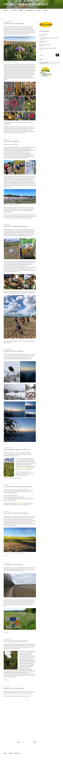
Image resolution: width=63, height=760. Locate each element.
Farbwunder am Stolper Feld (14, 23)
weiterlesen (6, 556)
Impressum (10, 753)
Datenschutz (17, 753)
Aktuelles (13, 10)
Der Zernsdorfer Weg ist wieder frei (17, 449)
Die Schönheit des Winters (13, 351)
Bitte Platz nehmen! (43, 41)
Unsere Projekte (29, 10)
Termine (21, 10)
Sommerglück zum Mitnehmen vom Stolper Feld (48, 37)
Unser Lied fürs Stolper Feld (14, 688)
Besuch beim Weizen (11, 141)
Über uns (6, 10)
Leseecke (45, 10)
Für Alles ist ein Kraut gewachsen (16, 641)
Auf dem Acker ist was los (13, 564)
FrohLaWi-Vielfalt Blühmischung (15, 226)
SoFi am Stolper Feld (43, 34)
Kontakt (39, 10)
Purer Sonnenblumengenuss (45, 44)
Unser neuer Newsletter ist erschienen (18, 486)
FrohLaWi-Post (19, 503)
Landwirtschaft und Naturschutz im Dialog (47, 48)
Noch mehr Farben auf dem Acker (16, 513)
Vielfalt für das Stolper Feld (26, 4)
